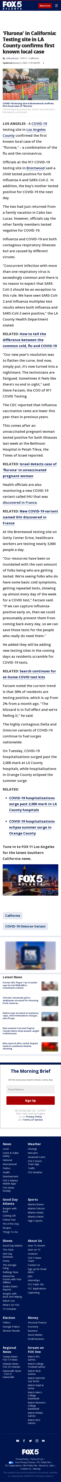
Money (33, 1318)
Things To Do (10, 1232)
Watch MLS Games (34, 1421)
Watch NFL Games (34, 1358)
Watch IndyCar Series (36, 1387)
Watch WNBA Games (35, 1414)
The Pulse (8, 1249)
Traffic (31, 1168)
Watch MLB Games (34, 1372)
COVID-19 (39, 123)
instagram (37, 1441)
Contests (33, 1253)
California (34, 58)
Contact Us (34, 1265)
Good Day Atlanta (10, 1201)
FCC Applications (37, 1288)
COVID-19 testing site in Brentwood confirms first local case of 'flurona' (28, 105)
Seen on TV (34, 1249)
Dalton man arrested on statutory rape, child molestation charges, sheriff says (21, 1015)
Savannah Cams (36, 1157)
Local (6, 1148)
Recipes (7, 1227)
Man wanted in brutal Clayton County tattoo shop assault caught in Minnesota (21, 1031)
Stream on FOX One (36, 1350)
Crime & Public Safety (11, 1154)
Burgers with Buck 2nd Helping (12, 1295)
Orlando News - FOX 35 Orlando (11, 1365)
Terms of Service (33, 1119)
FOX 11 (24, 58)
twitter (30, 1441)
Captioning (33, 1292)
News (7, 1144)
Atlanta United (35, 1216)
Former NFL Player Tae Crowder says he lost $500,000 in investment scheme (20, 985)
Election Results (11, 1330)
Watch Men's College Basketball (35, 1395)
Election (9, 1318)
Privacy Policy (34, 1116)
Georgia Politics (11, 1326)
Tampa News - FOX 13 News (11, 1358)
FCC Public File (36, 1284)
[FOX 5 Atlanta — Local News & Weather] (12, 5)
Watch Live (45, 6)
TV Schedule (9, 1309)
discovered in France (20, 502)
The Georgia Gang (9, 1266)
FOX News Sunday (8, 1189)
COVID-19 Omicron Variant (25, 926)
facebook (24, 1441)
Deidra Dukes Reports (10, 1288)
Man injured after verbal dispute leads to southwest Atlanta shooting (20, 1046)
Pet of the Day (11, 1223)
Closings (32, 1148)
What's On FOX (11, 1304)
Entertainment (10, 1176)
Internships (34, 1280)
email (43, 1441)
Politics (7, 1168)
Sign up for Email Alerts (37, 1270)
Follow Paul (9, 1219)
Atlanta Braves (36, 1204)
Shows (7, 1241)
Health (6, 1172)
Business (33, 1330)
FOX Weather (35, 1172)
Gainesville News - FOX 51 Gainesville (12, 1374)
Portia (6, 1260)
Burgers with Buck (10, 1210)
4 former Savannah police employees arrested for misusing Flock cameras (20, 1000)
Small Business (36, 1338)
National (7, 1160)
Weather (34, 1144)
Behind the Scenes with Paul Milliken (12, 1279)
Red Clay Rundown (8, 1255)
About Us (35, 1241)
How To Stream (36, 1245)
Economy (33, 1326)
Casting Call (9, 1215)
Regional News (9, 1350)
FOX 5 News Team (34, 1259)
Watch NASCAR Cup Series (36, 1379)
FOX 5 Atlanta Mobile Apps (10, 1182)
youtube (17, 1441)
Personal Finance (37, 1322)
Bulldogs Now (10, 1272)
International (10, 1164)
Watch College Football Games (36, 1365)
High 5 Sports (35, 1220)
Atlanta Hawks (36, 1212)
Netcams (33, 1153)
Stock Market (35, 1334)
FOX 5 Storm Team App (35, 1162)
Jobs (30, 1276)
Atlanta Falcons (36, 1208)
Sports (33, 1199)
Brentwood (35, 168)
